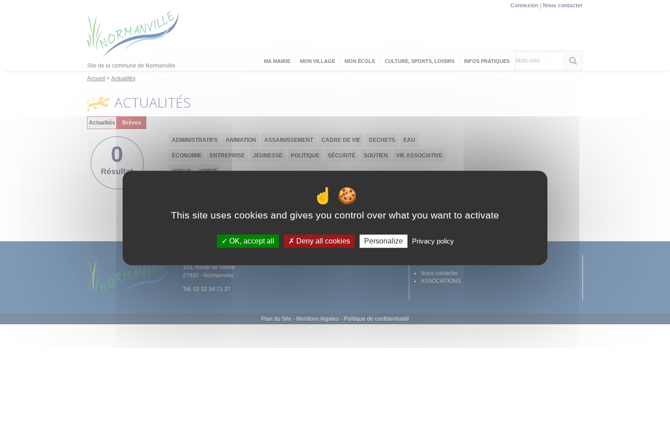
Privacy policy (433, 241)
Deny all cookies (322, 241)
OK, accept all (250, 241)
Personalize (383, 241)
